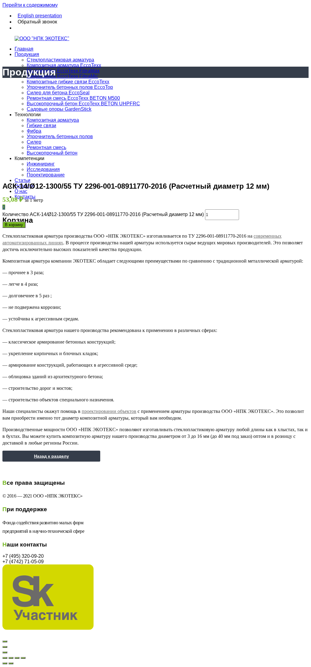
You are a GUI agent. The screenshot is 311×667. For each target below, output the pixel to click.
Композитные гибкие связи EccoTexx (68, 81)
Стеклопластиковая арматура (60, 59)
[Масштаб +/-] (23, 658)
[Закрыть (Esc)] (4, 658)
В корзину (14, 224)
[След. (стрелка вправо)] (11, 663)
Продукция (27, 54)
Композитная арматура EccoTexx (64, 65)
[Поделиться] (11, 658)
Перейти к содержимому (30, 5)
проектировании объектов (109, 411)
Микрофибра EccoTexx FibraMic (62, 76)
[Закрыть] (4, 641)
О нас (21, 191)
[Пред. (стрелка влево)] (4, 663)
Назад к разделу (51, 456)
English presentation (40, 15)
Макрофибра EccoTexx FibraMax (63, 70)
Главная (24, 48)
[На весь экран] (17, 658)
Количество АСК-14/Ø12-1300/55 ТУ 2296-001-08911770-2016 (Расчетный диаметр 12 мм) (103, 214)
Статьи (22, 180)
